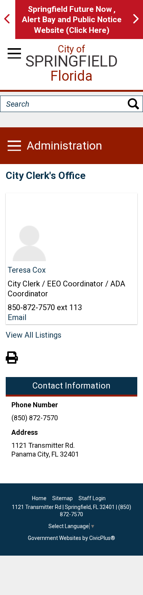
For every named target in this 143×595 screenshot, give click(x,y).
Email (17, 317)
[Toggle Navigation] (14, 53)
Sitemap (62, 498)
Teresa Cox (27, 270)
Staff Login (92, 498)
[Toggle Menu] (14, 146)
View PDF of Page (12, 356)
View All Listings (33, 335)
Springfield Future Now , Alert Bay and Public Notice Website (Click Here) (72, 19)
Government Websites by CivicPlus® (71, 538)
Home (39, 498)
